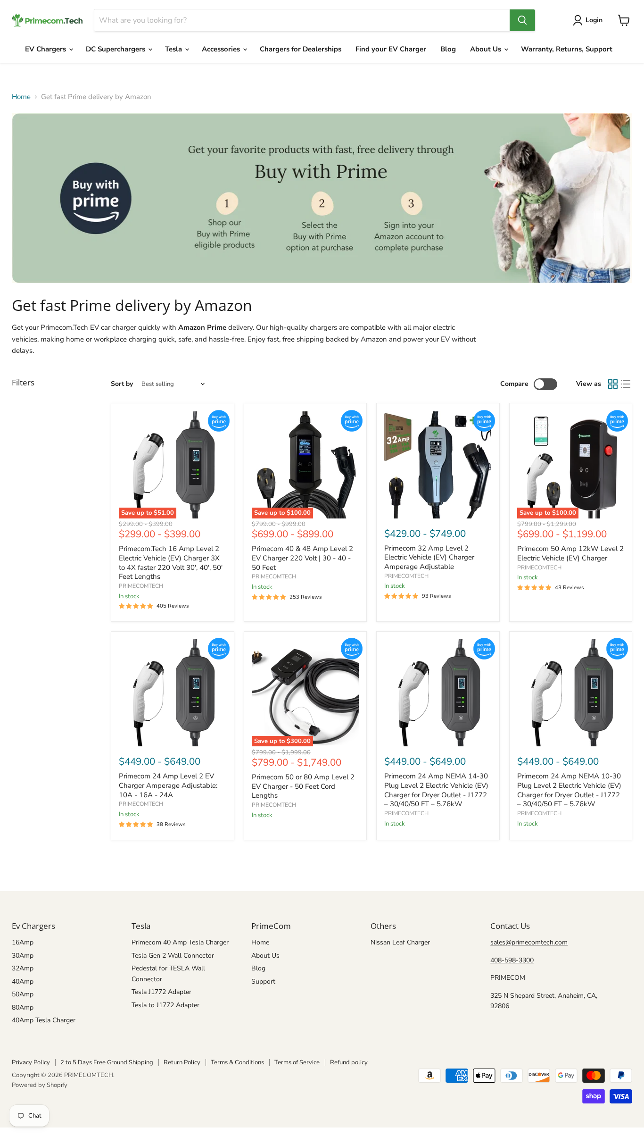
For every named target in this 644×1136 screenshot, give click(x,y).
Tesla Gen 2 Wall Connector (173, 955)
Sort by (122, 384)
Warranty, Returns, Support (566, 49)
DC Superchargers (116, 49)
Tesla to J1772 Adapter (165, 1005)
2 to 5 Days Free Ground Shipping (106, 1062)
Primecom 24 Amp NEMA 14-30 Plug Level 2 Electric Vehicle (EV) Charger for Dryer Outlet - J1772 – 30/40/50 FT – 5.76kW (436, 790)
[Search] (522, 20)
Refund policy (349, 1062)
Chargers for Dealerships (300, 49)
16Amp (22, 942)
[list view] (626, 384)
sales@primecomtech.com (529, 942)
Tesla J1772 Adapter (161, 991)
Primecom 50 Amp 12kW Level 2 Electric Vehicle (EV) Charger (570, 553)
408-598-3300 (512, 960)
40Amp (22, 981)
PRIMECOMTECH (141, 586)
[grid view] (612, 384)
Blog (448, 49)
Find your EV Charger (390, 49)
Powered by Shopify (39, 1085)
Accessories (222, 49)
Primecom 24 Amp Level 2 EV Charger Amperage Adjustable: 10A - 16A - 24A (168, 785)
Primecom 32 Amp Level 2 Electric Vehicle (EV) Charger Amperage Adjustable (429, 557)
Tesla (174, 49)
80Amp (22, 1007)
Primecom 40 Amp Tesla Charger (180, 942)
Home (21, 97)
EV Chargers (46, 49)
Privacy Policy (31, 1062)
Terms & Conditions (237, 1062)
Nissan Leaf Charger (400, 942)
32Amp (22, 968)
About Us (486, 49)
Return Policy (182, 1062)
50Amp (22, 994)
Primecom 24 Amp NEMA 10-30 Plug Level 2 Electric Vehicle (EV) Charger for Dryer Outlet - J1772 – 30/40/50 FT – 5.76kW (569, 790)
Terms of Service (297, 1062)
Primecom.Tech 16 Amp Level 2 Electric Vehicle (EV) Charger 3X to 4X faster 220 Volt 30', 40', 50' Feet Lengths (171, 562)
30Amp (22, 955)
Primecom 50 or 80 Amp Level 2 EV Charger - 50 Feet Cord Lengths (303, 786)
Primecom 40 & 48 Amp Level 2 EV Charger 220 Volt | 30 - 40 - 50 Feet (302, 558)
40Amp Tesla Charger (43, 1020)
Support (263, 981)
